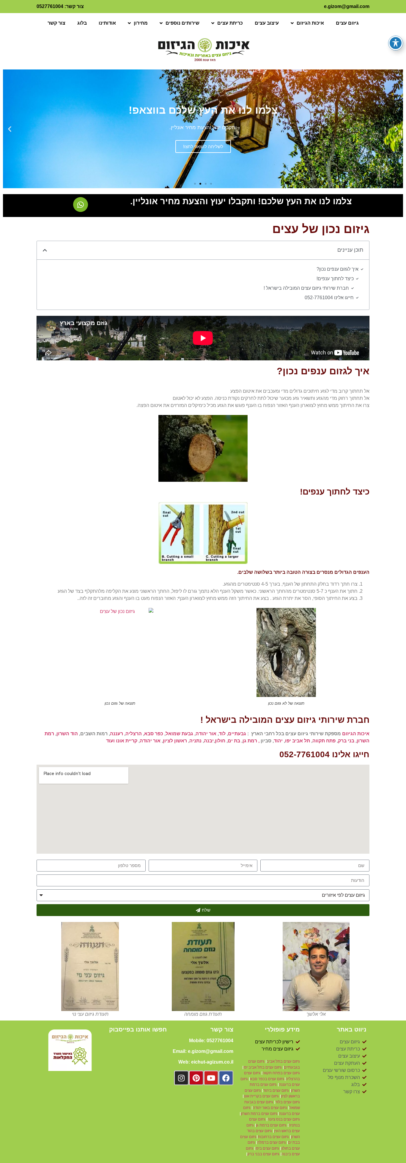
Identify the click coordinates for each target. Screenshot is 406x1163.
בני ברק (346, 740)
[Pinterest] (196, 1077)
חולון (220, 740)
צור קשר (56, 23)
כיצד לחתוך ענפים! (335, 278)
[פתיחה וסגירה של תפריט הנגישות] (395, 43)
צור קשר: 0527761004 (60, 6)
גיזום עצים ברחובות (274, 1137)
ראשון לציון (175, 740)
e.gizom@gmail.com (346, 6)
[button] (396, 129)
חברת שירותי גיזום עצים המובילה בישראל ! (306, 288)
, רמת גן (251, 740)
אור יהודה (206, 733)
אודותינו (107, 23)
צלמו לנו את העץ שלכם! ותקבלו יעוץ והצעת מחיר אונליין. (241, 201)
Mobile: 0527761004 (211, 1040)
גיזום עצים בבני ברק (263, 1154)
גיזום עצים (347, 23)
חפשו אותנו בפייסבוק (138, 1029)
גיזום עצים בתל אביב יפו (262, 1067)
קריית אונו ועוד (121, 740)
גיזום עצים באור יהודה (270, 1107)
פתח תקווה (324, 740)
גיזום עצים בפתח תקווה (281, 1073)
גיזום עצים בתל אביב (283, 1061)
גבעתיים (237, 733)
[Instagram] (181, 1077)
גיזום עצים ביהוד (276, 1090)
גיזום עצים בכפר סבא (267, 1079)
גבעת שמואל (179, 733)
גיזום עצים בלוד (287, 1102)
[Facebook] (225, 1077)
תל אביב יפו (297, 740)
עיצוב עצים (267, 23)
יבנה (209, 740)
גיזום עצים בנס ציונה (283, 1119)
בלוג (82, 23)
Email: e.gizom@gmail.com (203, 1051)
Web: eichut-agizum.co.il (205, 1061)
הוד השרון (67, 733)
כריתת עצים (230, 23)
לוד (222, 733)
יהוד (278, 740)
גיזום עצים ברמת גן (271, 1125)
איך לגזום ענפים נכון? (337, 269)
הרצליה (133, 733)
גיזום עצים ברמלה (272, 1142)
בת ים (234, 740)
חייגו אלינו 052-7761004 (329, 297)
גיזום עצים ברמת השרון (259, 1113)
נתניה (195, 740)
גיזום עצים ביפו (267, 1148)
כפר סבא (153, 733)
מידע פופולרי (282, 1029)
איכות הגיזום (310, 23)
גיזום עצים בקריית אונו (261, 1096)
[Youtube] (211, 1077)
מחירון (141, 23)
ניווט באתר (351, 1029)
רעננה (116, 733)
